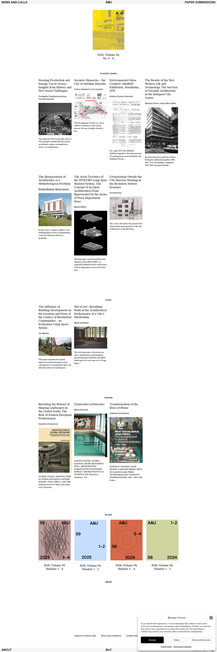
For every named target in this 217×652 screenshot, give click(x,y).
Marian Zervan (62, 189)
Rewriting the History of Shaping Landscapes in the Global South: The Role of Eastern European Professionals (55, 411)
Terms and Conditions (182, 646)
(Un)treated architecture (89, 404)
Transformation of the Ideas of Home (124, 405)
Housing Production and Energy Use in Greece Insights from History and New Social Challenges (55, 85)
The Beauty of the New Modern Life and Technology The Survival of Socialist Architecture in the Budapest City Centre (161, 88)
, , (55, 567)
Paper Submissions (200, 2)
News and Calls (14, 2)
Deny (176, 640)
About (6, 649)
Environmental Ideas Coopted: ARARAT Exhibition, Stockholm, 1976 (124, 85)
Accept (152, 640)
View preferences (201, 640)
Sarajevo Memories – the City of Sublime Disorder (90, 81)
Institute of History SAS (85, 635)
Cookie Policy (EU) (134, 635)
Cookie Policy (166, 646)
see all (108, 581)
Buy (109, 649)
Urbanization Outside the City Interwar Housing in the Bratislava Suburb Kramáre (126, 182)
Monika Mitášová (46, 189)
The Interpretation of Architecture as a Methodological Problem (55, 180)
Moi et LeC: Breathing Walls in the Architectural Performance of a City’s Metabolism (90, 312)
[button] (211, 617)
